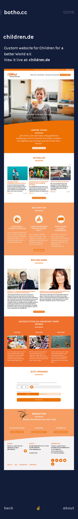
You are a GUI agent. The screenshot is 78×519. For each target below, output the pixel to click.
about (68, 508)
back (8, 508)
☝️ (38, 508)
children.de (18, 36)
